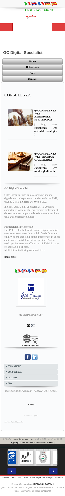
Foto (32, 73)
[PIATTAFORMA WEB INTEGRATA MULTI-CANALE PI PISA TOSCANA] (43, 457)
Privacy (31, 404)
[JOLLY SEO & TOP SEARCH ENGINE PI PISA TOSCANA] (26, 457)
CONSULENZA (15, 372)
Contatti (32, 79)
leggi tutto (10, 256)
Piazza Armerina (30, 477)
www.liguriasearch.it (23, 439)
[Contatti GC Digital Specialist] (31, 325)
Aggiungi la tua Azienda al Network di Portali (31, 442)
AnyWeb (6, 477)
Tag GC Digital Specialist (13, 422)
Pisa (14, 477)
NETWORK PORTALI (44, 484)
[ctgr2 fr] (41, 4)
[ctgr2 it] (27, 4)
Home (32, 61)
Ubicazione (32, 67)
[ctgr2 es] (54, 4)
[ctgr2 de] (47, 4)
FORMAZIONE (14, 366)
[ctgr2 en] (34, 4)
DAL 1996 (12, 378)
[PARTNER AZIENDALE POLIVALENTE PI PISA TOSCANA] (9, 457)
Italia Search (57, 477)
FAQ (10, 383)
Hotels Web (44, 477)
